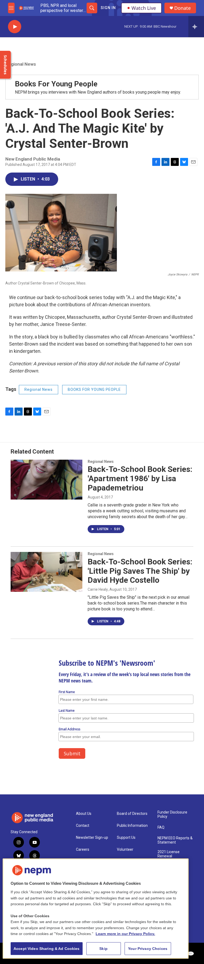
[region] (96, 908)
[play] (14, 27)
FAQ (161, 827)
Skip (103, 948)
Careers (82, 850)
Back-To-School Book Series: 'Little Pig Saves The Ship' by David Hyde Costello (140, 571)
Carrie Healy (98, 589)
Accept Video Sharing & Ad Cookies (47, 948)
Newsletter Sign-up (92, 838)
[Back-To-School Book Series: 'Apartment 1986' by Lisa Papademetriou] (46, 480)
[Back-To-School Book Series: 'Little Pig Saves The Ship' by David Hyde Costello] (46, 572)
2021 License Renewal (169, 854)
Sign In (108, 8)
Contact (82, 826)
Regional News (20, 64)
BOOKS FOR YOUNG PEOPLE (94, 389)
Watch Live (143, 8)
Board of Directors (132, 814)
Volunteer (125, 850)
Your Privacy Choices (147, 948)
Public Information (132, 826)
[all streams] (196, 26)
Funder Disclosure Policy (172, 814)
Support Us (126, 838)
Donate (182, 8)
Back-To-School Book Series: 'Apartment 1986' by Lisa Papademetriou (140, 478)
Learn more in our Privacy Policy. (125, 934)
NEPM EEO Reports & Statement (175, 840)
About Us (83, 814)
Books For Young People (56, 83)
